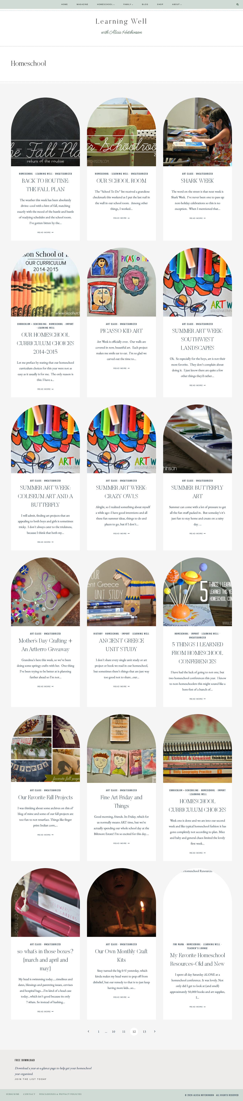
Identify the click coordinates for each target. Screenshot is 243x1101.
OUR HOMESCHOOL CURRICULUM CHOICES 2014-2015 (45, 343)
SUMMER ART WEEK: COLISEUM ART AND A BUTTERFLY (45, 496)
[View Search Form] (238, 4)
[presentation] (45, 132)
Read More (46, 232)
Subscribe (12, 1094)
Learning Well (44, 173)
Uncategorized (63, 173)
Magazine (82, 4)
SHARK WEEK (197, 181)
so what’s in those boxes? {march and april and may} (45, 960)
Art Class (188, 173)
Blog (145, 4)
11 (123, 1031)
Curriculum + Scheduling (31, 324)
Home (64, 4)
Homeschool (26, 173)
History (98, 633)
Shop (160, 4)
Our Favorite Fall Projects (45, 798)
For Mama (178, 944)
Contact (29, 1094)
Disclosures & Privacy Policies (60, 1094)
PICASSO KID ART (121, 331)
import (70, 324)
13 (144, 1031)
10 (113, 1031)
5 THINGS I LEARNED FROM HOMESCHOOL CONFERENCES (197, 653)
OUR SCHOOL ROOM (121, 181)
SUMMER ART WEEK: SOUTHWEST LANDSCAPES (197, 339)
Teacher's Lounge (197, 948)
